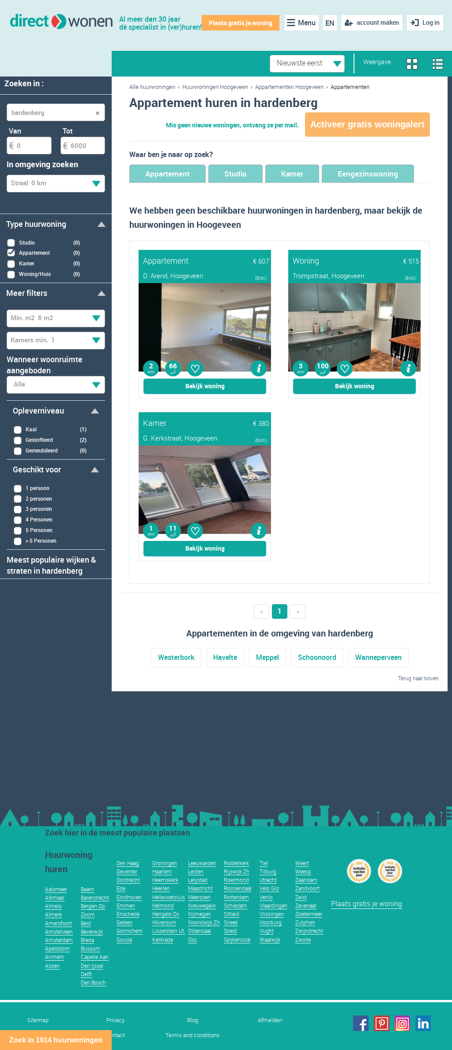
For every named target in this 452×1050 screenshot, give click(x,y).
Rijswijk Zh (236, 871)
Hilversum (164, 922)
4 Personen (39, 519)
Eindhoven (129, 897)
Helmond (163, 905)
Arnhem (54, 956)
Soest (230, 930)
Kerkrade (162, 939)
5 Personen (39, 529)
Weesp (303, 871)
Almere (53, 914)
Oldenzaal (199, 930)
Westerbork (176, 657)
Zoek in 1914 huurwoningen (55, 1040)
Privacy (115, 1020)
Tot (68, 131)
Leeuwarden (202, 862)
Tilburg (268, 871)
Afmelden (270, 1020)
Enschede (128, 913)
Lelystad (197, 879)
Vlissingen (272, 913)
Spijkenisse (237, 939)
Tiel (264, 862)
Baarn (87, 889)
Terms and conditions (193, 1035)
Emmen (126, 905)
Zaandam (306, 879)
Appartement (167, 174)
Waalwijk (270, 939)
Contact (115, 1035)
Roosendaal (238, 888)
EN (329, 23)
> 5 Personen (41, 540)
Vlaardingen (273, 905)
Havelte (225, 657)
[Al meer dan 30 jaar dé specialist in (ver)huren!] (61, 20)
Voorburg (271, 922)
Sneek (231, 922)
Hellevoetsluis (168, 897)
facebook (361, 1023)
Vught (267, 930)
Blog (192, 1020)
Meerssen (199, 897)
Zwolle (303, 939)
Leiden (195, 871)
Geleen (124, 922)
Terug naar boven (418, 678)
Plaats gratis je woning (240, 23)
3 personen (39, 508)
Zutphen (305, 922)
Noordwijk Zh (204, 922)
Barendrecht (95, 897)
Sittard (231, 913)
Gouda (124, 939)
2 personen (39, 498)
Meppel (267, 657)
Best (86, 923)
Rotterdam (236, 897)
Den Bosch (93, 982)
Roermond (236, 879)
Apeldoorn (57, 948)
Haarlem (162, 871)
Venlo (266, 897)
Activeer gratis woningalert (367, 124)
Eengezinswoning (368, 174)
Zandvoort (307, 888)
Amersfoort (58, 923)
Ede (121, 888)
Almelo (53, 905)
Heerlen (161, 888)
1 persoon (37, 487)
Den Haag (128, 862)
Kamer (292, 174)
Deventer (127, 871)
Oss (192, 939)
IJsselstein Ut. (168, 930)
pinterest (381, 1023)
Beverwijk (92, 931)
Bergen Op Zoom (93, 910)
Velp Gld (269, 888)
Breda (87, 939)
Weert (302, 862)
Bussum (90, 948)
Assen (52, 965)
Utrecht (268, 879)
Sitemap (38, 1020)
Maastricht (200, 888)
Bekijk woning (205, 386)
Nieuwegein (202, 905)
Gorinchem (130, 930)
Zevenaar (305, 905)
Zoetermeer (308, 913)
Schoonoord (317, 657)
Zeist (301, 897)
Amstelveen (59, 931)
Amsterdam (59, 939)
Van (15, 131)
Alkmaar (54, 897)
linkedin (423, 1023)
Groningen (164, 862)
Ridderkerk (236, 862)
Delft (86, 973)
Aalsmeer (56, 889)
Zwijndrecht (309, 930)
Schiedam (235, 905)
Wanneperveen (378, 657)
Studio (235, 174)
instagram (402, 1023)
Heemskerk (165, 879)
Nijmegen (199, 913)
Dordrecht (128, 879)
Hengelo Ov (165, 913)
